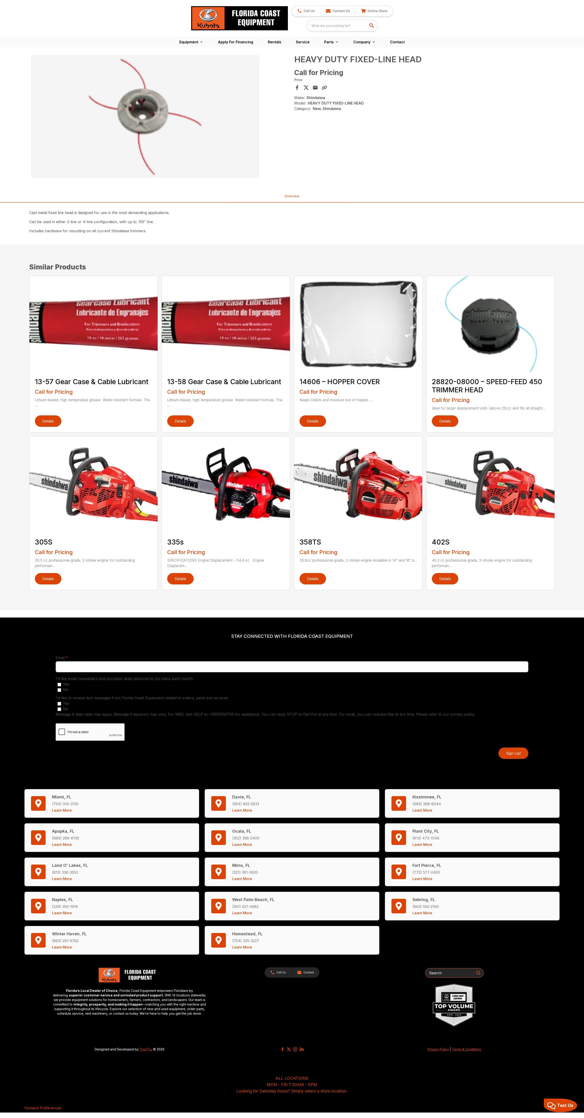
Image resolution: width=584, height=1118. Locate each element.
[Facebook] (282, 1049)
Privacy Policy (438, 1049)
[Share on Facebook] (297, 87)
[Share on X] (306, 87)
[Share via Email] (315, 87)
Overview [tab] (292, 196)
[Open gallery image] (145, 116)
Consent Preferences (42, 1108)
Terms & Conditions (466, 1049)
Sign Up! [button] (513, 753)
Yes (66, 684)
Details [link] (48, 421)
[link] (374, 11)
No (65, 689)
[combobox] (342, 25)
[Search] (478, 972)
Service (303, 42)
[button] (306, 11)
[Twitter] (289, 1049)
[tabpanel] (160, 117)
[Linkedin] (301, 1049)
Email (69, 657)
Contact (397, 42)
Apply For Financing (235, 42)
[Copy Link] (324, 87)
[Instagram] (295, 1049)
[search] (372, 25)
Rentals (274, 42)
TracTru (145, 1049)
